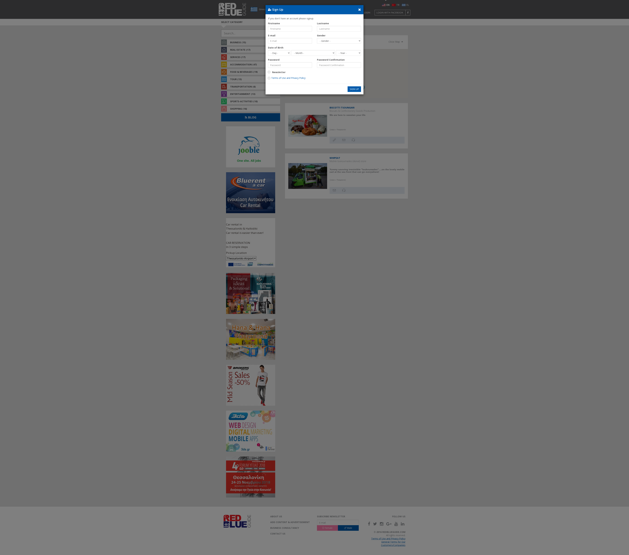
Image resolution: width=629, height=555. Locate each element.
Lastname (323, 23)
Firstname (274, 23)
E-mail (271, 35)
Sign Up (354, 89)
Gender (321, 35)
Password (273, 59)
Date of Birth (275, 47)
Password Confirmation (331, 59)
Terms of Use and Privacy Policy (288, 77)
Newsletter (278, 72)
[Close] (359, 9)
